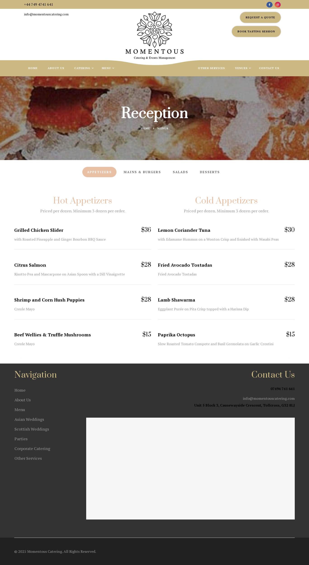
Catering (82, 68)
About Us (56, 68)
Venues (242, 68)
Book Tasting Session (256, 31)
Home (33, 68)
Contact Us (269, 68)
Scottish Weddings (31, 429)
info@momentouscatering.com (46, 14)
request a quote (260, 17)
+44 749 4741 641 (38, 4)
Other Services (211, 68)
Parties (21, 438)
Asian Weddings (29, 419)
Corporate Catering (32, 448)
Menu (107, 68)
